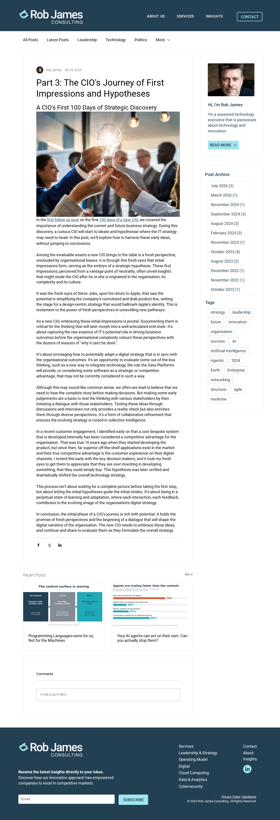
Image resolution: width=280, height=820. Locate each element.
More (160, 39)
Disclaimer (249, 797)
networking (220, 379)
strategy (218, 312)
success (218, 341)
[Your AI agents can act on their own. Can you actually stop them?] (152, 605)
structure (218, 389)
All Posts (30, 39)
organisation (221, 331)
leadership (242, 312)
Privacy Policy (231, 797)
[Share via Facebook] (38, 545)
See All (189, 574)
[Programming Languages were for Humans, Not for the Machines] (63, 605)
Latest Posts (58, 39)
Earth (215, 370)
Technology (116, 39)
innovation (238, 322)
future (216, 322)
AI (234, 341)
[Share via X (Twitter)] (49, 545)
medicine (219, 399)
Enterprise (236, 370)
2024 (235, 360)
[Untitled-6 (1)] (247, 769)
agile (238, 389)
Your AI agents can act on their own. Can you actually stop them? (152, 638)
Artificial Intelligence (228, 351)
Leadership (87, 39)
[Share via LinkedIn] (60, 545)
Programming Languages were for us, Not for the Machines (61, 638)
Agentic (217, 360)
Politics (141, 39)
